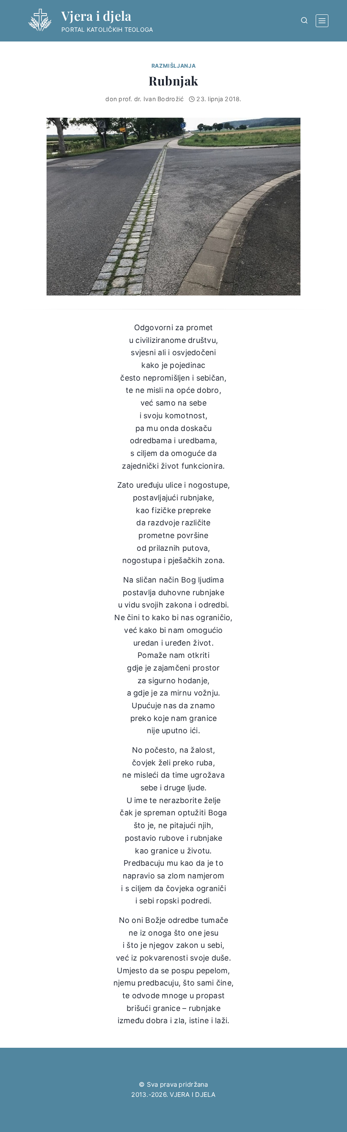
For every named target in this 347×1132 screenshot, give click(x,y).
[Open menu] (322, 20)
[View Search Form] (304, 21)
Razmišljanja (173, 66)
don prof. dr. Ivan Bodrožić (144, 98)
